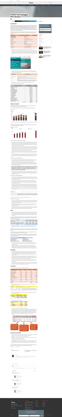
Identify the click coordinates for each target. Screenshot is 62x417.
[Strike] (17, 368)
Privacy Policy (43, 404)
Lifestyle (36, 404)
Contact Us (43, 405)
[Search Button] (16, 0)
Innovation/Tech (41, 38)
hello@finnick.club (15, 408)
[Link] (22, 368)
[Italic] (15, 368)
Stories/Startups (41, 42)
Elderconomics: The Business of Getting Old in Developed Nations (47, 56)
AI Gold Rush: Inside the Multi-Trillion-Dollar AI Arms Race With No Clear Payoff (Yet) (47, 47)
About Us (43, 406)
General (40, 37)
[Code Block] (21, 368)
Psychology (36, 405)
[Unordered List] (19, 368)
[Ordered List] (18, 368)
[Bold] (14, 368)
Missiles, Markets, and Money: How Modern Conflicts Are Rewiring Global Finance (47, 52)
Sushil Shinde (20, 391)
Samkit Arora (20, 376)
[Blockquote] (20, 368)
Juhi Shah (17, 390)
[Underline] (16, 368)
